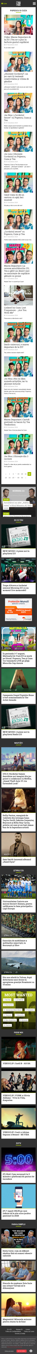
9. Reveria (23, 1020)
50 (22, 478)
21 (26, 474)
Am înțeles (22, 1351)
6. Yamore (7, 1015)
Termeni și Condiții (20, 1333)
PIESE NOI (18, 1032)
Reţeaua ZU (19, 1329)
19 (18, 474)
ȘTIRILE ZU (18, 870)
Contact (28, 1329)
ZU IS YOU (18, 520)
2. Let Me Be (19, 1000)
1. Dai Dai (7, 1000)
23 (6, 478)
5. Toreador (30, 1010)
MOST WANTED (18, 994)
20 (22, 474)
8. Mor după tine (10, 1020)
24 (10, 478)
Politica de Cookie (29, 1331)
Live (5, 3)
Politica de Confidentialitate (13, 1331)
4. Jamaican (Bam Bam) (12, 1010)
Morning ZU (19, 491)
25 (13, 478)
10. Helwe (7, 1025)
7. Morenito (20, 1015)
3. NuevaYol (8, 1005)
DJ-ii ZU (9, 1329)
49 (18, 478)
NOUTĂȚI (18, 743)
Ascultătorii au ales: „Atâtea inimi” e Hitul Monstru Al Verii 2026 (18, 505)
